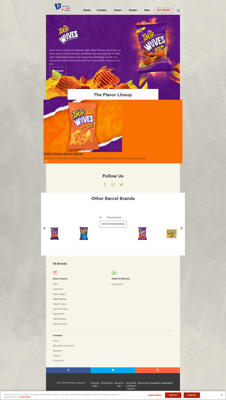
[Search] (178, 10)
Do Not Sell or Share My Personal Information (131, 387)
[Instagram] (113, 185)
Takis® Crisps (59, 304)
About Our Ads (119, 384)
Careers (118, 10)
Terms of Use (143, 383)
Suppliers (57, 351)
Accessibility (155, 383)
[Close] (222, 395)
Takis (55, 284)
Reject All (173, 395)
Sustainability (167, 383)
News (147, 10)
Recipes (133, 10)
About (56, 341)
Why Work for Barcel (63, 346)
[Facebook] (104, 185)
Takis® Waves (59, 299)
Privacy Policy (107, 383)
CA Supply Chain (95, 384)
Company (102, 10)
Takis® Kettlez (59, 319)
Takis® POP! (58, 314)
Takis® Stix (58, 289)
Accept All (192, 395)
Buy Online (163, 10)
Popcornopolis (60, 324)
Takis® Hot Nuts (60, 309)
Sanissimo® (117, 284)
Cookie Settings (154, 395)
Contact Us (58, 361)
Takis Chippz (59, 294)
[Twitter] (121, 185)
